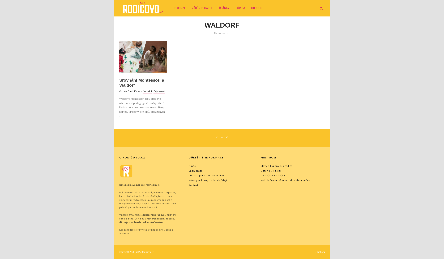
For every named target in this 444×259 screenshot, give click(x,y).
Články (224, 8)
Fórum (240, 8)
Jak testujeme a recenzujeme (206, 175)
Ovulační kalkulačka (273, 175)
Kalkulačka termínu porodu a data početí (285, 180)
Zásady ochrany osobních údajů (208, 180)
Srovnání (147, 91)
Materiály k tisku (271, 170)
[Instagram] (221, 137)
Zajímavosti (159, 91)
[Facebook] (217, 137)
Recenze (180, 8)
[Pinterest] (227, 137)
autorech (124, 233)
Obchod (256, 8)
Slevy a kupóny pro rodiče (276, 165)
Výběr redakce (202, 8)
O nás (192, 165)
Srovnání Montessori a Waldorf (141, 83)
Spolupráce (196, 170)
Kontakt (193, 185)
